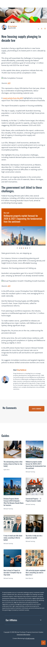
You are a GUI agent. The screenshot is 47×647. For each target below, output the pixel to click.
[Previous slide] (17, 248)
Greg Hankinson (13, 26)
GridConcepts (30, 638)
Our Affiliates (11, 620)
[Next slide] (29, 248)
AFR (8, 83)
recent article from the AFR (13, 98)
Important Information (23, 634)
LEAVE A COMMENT (36, 409)
